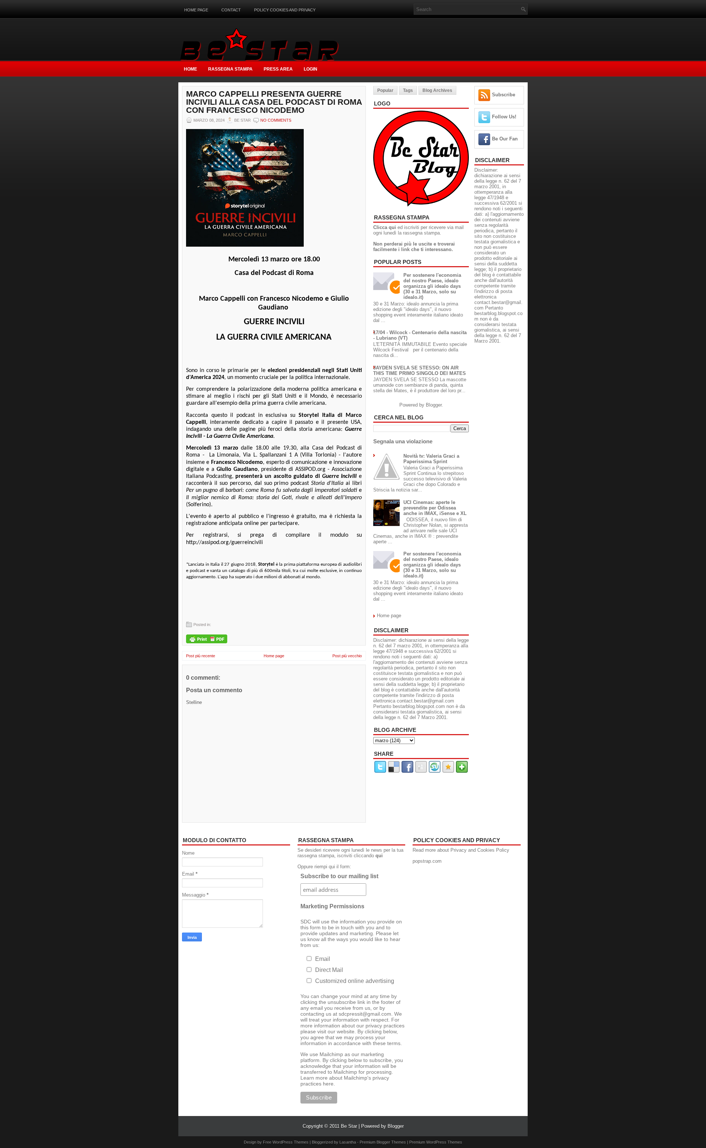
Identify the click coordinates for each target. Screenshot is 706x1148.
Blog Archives (437, 90)
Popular (385, 90)
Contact (231, 10)
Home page (196, 10)
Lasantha (347, 1142)
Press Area (278, 69)
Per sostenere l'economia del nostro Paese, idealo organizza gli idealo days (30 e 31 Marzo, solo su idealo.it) (432, 286)
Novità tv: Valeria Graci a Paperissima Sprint (431, 458)
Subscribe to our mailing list (339, 876)
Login (310, 69)
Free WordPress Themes (286, 1142)
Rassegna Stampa (230, 69)
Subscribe (503, 94)
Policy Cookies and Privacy (284, 10)
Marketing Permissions (332, 906)
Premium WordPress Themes (435, 1142)
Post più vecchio (347, 656)
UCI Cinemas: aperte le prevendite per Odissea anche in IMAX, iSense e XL (435, 508)
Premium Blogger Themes (383, 1142)
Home (190, 69)
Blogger (434, 405)
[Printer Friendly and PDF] (206, 639)
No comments (275, 120)
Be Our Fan (505, 139)
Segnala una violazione (402, 441)
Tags (408, 90)
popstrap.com (427, 861)
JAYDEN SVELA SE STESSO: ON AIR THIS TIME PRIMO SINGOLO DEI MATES (419, 370)
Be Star (349, 1126)
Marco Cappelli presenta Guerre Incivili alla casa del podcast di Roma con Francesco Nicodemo (274, 102)
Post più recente (200, 656)
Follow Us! (504, 116)
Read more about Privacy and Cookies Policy (461, 850)
